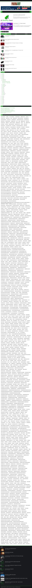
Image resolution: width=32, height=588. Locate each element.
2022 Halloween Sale (3, 119)
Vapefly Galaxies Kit (3, 447)
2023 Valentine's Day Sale (20, 119)
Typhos (9, 422)
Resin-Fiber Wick (13, 348)
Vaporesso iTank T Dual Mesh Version (25, 462)
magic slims (9, 317)
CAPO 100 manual (3, 152)
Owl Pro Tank (28, 335)
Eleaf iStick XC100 (22, 199)
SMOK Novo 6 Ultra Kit (4, 375)
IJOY (29, 261)
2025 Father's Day (26, 119)
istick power (20, 286)
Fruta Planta (22, 214)
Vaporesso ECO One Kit (4, 456)
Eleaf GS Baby (15, 183)
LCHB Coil (24, 304)
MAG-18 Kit (5, 317)
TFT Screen (10, 416)
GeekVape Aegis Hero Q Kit (4, 218)
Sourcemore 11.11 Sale (26, 385)
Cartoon (12, 152)
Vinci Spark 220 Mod (23, 481)
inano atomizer (3, 264)
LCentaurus (20, 304)
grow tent (28, 242)
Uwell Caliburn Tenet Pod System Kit (22, 431)
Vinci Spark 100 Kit (11, 481)
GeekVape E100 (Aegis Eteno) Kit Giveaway (14, 227)
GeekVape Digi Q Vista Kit (4, 227)
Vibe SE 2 (2, 478)
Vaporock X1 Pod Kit (3, 477)
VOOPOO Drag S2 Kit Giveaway (26, 490)
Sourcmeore (15, 409)
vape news (16, 443)
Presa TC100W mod (10, 344)
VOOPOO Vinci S (14, 499)
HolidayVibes (26, 258)
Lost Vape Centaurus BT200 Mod (14, 307)
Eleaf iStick (28, 187)
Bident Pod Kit (26, 143)
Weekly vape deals (8, 512)
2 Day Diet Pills (3, 118)
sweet (7, 413)
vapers (27, 447)
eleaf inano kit (10, 187)
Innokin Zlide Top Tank (12, 276)
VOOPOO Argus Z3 (3, 487)
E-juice (10, 177)
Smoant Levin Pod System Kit (21, 366)
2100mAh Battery (13, 121)
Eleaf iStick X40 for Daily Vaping (9, 552)
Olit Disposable (22, 332)
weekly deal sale (23, 509)
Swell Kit (10, 413)
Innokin (15, 264)
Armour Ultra (8, 134)
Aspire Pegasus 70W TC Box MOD (5, 137)
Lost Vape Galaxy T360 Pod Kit (25, 310)
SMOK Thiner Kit (3, 381)
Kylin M (23, 301)
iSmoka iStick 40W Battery (14, 279)
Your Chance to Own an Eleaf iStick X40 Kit (10, 548)
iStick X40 (12, 289)
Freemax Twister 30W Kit (17, 214)
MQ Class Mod (22, 320)
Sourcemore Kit (3, 400)
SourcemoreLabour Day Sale (4, 409)
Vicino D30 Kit (10, 478)
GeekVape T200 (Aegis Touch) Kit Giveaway (21, 233)
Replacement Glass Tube (4, 348)
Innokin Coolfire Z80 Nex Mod (5, 267)
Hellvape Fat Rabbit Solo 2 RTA (21, 255)
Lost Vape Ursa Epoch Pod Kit (12, 314)
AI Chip (6, 128)
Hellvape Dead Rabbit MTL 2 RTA (14, 252)
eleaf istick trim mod (4, 199)
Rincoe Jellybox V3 (11, 354)
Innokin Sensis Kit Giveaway (24, 273)
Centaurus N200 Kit (10, 153)
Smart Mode (29, 363)
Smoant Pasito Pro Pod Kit (4, 369)
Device (28, 165)
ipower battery (8, 279)
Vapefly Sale (16, 447)
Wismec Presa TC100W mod (16, 524)
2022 (2, 78)
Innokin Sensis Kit (16, 273)
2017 (2, 100)
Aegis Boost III (3, 125)
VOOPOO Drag (28, 487)
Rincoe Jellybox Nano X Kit (4, 354)
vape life (5, 443)
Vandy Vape (16, 437)
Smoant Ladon (3, 366)
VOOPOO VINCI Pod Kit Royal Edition (6, 499)
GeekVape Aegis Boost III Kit (17, 217)
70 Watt (22, 122)
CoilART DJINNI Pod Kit (20, 156)
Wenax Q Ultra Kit (17, 515)
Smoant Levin (8, 366)
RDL (1, 347)
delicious (15, 165)
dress (1, 174)
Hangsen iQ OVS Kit (18, 245)
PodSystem (19, 341)
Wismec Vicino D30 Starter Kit (23, 533)
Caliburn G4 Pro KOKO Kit (4, 149)
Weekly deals (10, 511)
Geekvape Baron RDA (21, 224)
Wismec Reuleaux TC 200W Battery (21, 530)
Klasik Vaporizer (5, 301)
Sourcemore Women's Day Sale (12, 406)
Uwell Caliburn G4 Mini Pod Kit (22, 428)
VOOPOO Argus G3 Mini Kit (11, 484)
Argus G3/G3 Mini (14, 131)
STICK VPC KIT (28, 409)
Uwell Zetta (16, 434)
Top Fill (6, 419)
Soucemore (12, 385)
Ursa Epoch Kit (18, 422)
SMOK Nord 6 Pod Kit (28, 372)
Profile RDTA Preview (20, 344)
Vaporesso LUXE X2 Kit (21, 465)
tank (20, 413)
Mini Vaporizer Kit (3, 320)
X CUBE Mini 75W (10, 536)
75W (24, 122)
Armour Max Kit (3, 134)
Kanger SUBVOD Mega (19, 295)
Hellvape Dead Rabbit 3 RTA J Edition (5, 251)
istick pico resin (8, 286)
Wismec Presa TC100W (9, 524)
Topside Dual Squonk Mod (25, 419)
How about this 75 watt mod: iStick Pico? (10, 46)
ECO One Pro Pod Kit (15, 180)
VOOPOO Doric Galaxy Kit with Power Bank (19, 487)
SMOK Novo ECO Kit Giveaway (17, 375)
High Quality (18, 258)
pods (16, 341)
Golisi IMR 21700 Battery (10, 242)
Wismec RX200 (28, 530)
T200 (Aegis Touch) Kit (16, 413)
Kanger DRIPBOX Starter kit (4, 295)
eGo (21, 180)
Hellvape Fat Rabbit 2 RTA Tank (5, 255)
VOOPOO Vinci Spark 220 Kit (4, 502)
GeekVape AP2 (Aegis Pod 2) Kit (14, 224)
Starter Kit (23, 409)
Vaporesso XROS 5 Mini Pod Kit (5, 474)
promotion (25, 344)
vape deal (29, 440)
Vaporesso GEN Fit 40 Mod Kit (5, 459)
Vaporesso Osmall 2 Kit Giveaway (22, 468)
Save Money (11, 360)
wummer (2, 536)
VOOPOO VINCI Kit (23, 496)
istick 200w (27, 279)
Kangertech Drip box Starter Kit (19, 298)
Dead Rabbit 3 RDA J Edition (22, 162)
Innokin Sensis (11, 273)
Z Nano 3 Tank (20, 542)
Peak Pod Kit (14, 338)
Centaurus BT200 (16, 152)
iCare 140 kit (2, 261)
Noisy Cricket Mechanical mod (15, 326)
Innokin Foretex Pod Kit (4, 270)
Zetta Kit (7, 543)
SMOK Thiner (28, 379)
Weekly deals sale (15, 511)
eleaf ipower (24, 187)
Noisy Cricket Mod (22, 326)
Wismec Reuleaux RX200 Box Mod (12, 527)
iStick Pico (22, 282)
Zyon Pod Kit (28, 543)
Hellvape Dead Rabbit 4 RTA (22, 251)
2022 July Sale (8, 119)
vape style (28, 444)
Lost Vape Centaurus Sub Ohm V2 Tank (6, 310)
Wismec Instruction (15, 518)
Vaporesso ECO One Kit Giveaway (12, 456)
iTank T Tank (16, 289)
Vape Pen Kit (2, 444)
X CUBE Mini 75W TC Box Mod (23, 536)
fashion (19, 208)
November (3, 80)
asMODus (19, 134)
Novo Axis (10, 329)
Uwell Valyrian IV (11, 434)
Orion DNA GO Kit (3, 335)
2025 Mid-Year (2, 121)
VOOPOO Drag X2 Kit (12, 493)
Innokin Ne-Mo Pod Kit (20, 270)
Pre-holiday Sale (24, 341)
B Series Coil (22, 140)
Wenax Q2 (22, 515)
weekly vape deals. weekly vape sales (16, 512)
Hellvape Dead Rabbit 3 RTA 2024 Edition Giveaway (18, 249)
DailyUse (12, 162)
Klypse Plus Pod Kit (16, 301)
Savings (15, 360)
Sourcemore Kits (8, 400)
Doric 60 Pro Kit (27, 168)
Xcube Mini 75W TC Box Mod (13, 539)
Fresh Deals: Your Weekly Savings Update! (10, 574)
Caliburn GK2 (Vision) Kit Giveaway (23, 149)
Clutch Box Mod (3, 156)
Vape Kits (2, 443)
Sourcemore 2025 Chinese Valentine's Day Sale (7, 394)
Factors (6, 208)
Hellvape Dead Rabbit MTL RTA (22, 252)
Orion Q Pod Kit (9, 335)
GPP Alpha (16, 242)
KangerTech (12, 298)
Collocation (26, 156)
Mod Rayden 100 (15, 320)
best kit (18, 143)
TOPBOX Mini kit (10, 419)
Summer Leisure (18, 412)
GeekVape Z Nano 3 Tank (4, 239)
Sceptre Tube (19, 360)
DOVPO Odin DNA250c (7, 171)
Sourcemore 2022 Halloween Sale (21, 388)
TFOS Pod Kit (2, 416)
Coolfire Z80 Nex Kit (22, 159)
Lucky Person (27, 314)
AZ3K (18, 140)
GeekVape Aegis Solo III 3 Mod (16, 221)
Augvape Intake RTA (3, 140)
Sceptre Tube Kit (24, 360)
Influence (11, 264)
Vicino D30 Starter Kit (16, 478)
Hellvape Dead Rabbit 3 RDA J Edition (5, 248)
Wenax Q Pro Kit (12, 515)
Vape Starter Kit (24, 444)
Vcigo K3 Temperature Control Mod (12, 477)
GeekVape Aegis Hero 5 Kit (25, 217)
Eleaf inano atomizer (4, 187)
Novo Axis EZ (14, 329)
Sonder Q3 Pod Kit (7, 385)
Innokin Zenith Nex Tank (4, 276)
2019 (2, 98)
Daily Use (9, 162)
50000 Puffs (7, 122)
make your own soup (15, 317)
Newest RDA (20, 323)
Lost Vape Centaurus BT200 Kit (5, 307)
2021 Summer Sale (26, 118)
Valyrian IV (12, 437)
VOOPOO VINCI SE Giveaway (20, 499)
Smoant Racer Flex (11, 369)
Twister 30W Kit (3, 422)
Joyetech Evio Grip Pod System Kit (5, 292)
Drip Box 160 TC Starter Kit (10, 174)
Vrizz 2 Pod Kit (15, 508)
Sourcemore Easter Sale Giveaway (12, 397)
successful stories (11, 412)
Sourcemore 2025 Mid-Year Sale (18, 394)
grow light (19, 242)
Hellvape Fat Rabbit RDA (13, 255)
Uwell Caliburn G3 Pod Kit (25, 425)
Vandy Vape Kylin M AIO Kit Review (9, 64)
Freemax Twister (10, 214)
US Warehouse (28, 422)
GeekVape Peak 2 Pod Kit (19, 230)
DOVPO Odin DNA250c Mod (15, 171)
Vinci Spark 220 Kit (17, 481)
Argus (2, 131)
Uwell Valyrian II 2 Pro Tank (4, 434)
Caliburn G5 (10, 149)
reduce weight (12, 347)
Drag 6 (20, 171)
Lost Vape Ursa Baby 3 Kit (14, 313)
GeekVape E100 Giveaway (23, 227)
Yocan (10, 542)
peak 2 (7, 338)
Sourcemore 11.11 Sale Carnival (19, 23)
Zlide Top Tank (20, 543)
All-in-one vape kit (22, 128)
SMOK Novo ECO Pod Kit (25, 375)
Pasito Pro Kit (3, 338)
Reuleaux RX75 (17, 351)
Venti (18, 477)
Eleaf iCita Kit (20, 184)
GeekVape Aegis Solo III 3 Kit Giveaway (6, 221)
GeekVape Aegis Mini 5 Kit (21, 218)
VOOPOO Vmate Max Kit (14, 505)
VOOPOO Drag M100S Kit (4, 490)
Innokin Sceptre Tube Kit (4, 273)
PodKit (13, 341)
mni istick (8, 320)
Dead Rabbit (16, 162)
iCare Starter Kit (15, 261)
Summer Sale (22, 412)
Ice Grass (19, 261)
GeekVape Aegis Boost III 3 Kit (8, 217)
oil (16, 332)
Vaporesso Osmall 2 (14, 468)
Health (30, 245)
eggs (19, 180)
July (2, 87)
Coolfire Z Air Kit (8, 159)
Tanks (23, 413)
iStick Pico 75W (27, 282)
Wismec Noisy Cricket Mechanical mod (18, 521)
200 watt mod (8, 118)
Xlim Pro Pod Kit (25, 539)
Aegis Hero (25, 125)
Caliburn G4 (24, 146)
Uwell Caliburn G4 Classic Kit (5, 428)
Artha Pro (12, 134)
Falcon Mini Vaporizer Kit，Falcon (12, 208)
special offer (19, 409)
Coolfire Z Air (3, 159)
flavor (18, 211)
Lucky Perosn (23, 314)
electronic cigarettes (16, 205)
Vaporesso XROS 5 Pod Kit (21, 474)
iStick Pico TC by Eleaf (15, 286)
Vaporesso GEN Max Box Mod (13, 459)
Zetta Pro (11, 543)
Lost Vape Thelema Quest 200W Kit (5, 313)
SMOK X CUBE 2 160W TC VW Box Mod (19, 381)
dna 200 (18, 168)
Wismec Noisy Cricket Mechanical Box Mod (6, 521)
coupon (27, 159)
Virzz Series (28, 481)
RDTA (3, 347)
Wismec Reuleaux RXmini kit (12, 530)
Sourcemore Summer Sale (9, 403)
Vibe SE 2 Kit (5, 478)
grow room (24, 242)
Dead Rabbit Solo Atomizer (4, 165)
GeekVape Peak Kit (25, 230)
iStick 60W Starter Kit (4, 282)
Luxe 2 (4, 316)
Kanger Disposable (24, 292)
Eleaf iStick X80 (10, 199)
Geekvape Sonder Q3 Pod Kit (4, 233)
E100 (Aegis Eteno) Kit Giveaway (16, 177)
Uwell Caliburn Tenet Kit (4, 431)
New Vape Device (16, 323)
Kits (1, 301)
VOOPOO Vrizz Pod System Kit (5, 508)
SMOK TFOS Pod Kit (15, 379)
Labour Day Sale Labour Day (9, 304)
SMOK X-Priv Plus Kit (3, 382)
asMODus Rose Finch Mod (25, 134)
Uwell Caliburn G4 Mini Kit (13, 428)
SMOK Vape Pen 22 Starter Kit (10, 381)
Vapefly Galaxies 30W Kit (24, 446)
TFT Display (6, 416)
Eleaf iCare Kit (3, 184)
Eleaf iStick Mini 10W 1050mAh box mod (6, 193)
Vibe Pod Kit (26, 477)
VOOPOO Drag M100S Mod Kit (12, 490)
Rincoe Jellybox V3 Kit (18, 354)
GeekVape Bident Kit (28, 224)
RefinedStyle (22, 347)
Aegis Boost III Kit (8, 125)
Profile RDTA (15, 344)
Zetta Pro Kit (15, 543)
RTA (12, 357)
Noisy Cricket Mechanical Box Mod (5, 326)
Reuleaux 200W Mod (23, 348)
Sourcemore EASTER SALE (4, 397)
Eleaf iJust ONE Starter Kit (18, 186)
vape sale (19, 444)
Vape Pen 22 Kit (27, 443)
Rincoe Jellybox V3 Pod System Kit (26, 354)
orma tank (13, 335)
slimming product (18, 363)
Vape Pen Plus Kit (7, 444)
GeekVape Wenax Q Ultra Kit (12, 236)
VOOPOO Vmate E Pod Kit (23, 502)
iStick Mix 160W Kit (17, 282)
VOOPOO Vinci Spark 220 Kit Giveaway (14, 502)
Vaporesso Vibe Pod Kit (4, 471)
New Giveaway (3, 323)
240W (16, 121)
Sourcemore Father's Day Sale (22, 397)
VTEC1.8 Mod (26, 508)
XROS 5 (29, 539)
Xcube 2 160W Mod (3, 539)
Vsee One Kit (22, 508)
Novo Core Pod (19, 329)
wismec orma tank (3, 524)
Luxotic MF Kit (28, 316)
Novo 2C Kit (2, 329)
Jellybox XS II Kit (26, 289)
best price (22, 143)
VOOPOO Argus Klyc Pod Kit (19, 484)
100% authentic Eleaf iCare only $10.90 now (10, 57)
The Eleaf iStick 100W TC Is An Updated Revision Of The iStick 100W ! (14, 50)
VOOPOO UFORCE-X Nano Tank (4, 496)
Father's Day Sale (3, 211)
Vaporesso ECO (27, 453)
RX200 (15, 357)
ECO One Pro (9, 180)
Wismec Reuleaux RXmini (4, 530)
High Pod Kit (9, 258)
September (3, 85)
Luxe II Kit (13, 316)
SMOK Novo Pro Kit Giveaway (5, 378)
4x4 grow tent (3, 122)
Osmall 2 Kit (17, 335)
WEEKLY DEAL (18, 509)
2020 (2, 97)
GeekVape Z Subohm (26, 239)
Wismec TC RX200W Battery (15, 533)
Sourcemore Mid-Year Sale (26, 400)
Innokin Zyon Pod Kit (24, 276)
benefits (15, 143)
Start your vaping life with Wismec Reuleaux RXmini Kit (12, 39)
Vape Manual (9, 443)
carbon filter (8, 152)
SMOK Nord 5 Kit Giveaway (20, 372)
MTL (25, 320)
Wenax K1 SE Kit (7, 515)
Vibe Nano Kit (22, 477)
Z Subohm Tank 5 (3, 543)
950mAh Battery (28, 122)
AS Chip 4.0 (15, 134)
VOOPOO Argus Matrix (27, 484)
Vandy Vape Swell (3, 440)
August (3, 86)
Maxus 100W (27, 317)
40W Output (27, 121)
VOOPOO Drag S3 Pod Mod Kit (5, 493)
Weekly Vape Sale (24, 512)
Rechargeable (7, 347)
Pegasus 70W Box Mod (20, 338)
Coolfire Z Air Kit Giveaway (15, 159)
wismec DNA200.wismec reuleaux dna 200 (6, 518)
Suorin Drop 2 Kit (3, 413)
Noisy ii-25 (27, 326)
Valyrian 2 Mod (3, 437)
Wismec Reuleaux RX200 (4, 527)
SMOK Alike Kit (25, 369)
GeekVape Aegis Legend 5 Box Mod (13, 218)
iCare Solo (10, 261)
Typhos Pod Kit (13, 422)
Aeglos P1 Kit (3, 128)
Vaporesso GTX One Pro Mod (4, 462)
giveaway (2, 242)
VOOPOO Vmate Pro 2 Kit (21, 505)
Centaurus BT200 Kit (22, 152)
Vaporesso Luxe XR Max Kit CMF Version (6, 468)
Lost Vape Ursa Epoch (21, 313)
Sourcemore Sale (3, 403)
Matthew (23, 317)
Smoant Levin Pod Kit (13, 366)
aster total (28, 137)
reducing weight (17, 347)
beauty (9, 143)
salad (4, 360)
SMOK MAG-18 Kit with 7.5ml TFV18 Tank (6, 372)
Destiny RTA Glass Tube (20, 165)
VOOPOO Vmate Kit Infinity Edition (6, 505)
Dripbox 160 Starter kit (26, 174)
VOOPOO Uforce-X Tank (12, 496)
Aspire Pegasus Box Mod (13, 137)
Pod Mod (2, 341)
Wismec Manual (21, 518)
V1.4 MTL (24, 434)
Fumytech (26, 214)
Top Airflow (2, 419)
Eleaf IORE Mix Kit (19, 187)
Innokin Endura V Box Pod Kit (22, 267)
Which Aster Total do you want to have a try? (11, 68)
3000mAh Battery (23, 121)
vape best (25, 440)
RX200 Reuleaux (23, 357)
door (23, 168)
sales (8, 360)
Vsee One (19, 508)
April (3, 91)
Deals (12, 165)
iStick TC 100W (25, 286)
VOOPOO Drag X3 (18, 493)
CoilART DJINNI (8, 156)
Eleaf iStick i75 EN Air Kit (27, 190)
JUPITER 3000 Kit (13, 292)
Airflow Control (13, 128)
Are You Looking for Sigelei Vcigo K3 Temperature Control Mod (13, 565)
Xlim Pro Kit (20, 539)
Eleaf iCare (25, 183)
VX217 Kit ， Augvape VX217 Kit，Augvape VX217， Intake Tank (8, 509)
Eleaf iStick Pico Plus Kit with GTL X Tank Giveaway (8, 196)
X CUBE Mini (5, 536)
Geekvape (2, 217)
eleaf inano (24, 186)
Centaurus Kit (28, 152)
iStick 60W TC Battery (11, 282)
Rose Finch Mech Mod (4, 357)
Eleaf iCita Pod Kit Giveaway (4, 186)
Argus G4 (19, 131)
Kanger (20, 292)
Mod (11, 320)
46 (6, 31)
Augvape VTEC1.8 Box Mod (10, 140)
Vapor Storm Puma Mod (14, 450)
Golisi (5, 242)
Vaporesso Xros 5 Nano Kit (13, 474)
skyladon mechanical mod (4, 363)
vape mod (13, 443)
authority (15, 140)
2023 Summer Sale (14, 119)
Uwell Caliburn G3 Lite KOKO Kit (5, 425)
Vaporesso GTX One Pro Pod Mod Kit (14, 462)
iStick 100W (23, 279)
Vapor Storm (2, 450)
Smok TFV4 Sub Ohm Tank (22, 379)
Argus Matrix (27, 131)
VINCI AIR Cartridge (25, 478)
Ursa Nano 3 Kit (23, 422)
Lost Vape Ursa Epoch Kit (4, 314)
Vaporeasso (20, 450)
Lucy (1, 316)
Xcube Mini (7, 539)
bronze (6, 146)
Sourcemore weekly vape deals (19, 14)
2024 (2, 76)
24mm (19, 121)
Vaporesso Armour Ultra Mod (21, 453)
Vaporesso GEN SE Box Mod (21, 459)
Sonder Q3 (2, 385)
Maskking (20, 317)
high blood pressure (3, 258)
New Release (11, 323)
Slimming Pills (13, 363)
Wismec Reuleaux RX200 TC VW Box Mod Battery (23, 527)
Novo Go (23, 329)
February (3, 93)
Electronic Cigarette (9, 205)
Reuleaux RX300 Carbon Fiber (4, 351)
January (3, 94)
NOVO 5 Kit (6, 329)
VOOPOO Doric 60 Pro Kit (10, 487)
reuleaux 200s (18, 348)
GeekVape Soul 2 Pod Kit (12, 233)
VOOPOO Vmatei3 (28, 505)
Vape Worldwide (7, 446)
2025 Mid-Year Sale (7, 121)
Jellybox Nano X (21, 289)
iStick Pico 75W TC (17, 283)
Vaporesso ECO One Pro (20, 456)
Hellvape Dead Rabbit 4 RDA (14, 251)
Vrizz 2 (11, 508)
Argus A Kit (5, 131)
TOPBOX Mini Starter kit (17, 419)
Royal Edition (9, 357)
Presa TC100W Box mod (4, 344)
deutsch (26, 165)
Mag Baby (2, 317)
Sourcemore (20, 385)
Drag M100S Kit (27, 171)
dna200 (21, 168)
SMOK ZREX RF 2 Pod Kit (24, 382)
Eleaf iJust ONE (11, 186)
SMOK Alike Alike (20, 369)
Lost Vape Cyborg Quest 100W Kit (16, 310)
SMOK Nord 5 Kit (14, 372)
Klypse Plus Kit (11, 301)
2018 (2, 99)
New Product (7, 323)
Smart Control (24, 363)
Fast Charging (23, 208)
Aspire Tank (18, 137)
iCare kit (6, 261)
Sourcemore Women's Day (4, 406)
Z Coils (13, 542)
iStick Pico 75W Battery (4, 283)
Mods (19, 320)
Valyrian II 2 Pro (8, 437)
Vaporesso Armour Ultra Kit (12, 453)
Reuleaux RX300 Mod (11, 351)
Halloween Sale (6, 245)
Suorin (26, 412)
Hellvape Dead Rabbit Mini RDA (5, 252)
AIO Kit (9, 128)
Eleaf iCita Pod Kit (25, 184)
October (3, 84)
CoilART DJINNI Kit (13, 156)
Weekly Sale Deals (24, 511)
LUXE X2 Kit (20, 316)
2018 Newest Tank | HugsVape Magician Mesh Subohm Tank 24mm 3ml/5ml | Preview (16, 578)
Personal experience (26, 338)
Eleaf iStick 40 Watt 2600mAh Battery (6, 190)
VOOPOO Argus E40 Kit (4, 484)
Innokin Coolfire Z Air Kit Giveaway (22, 264)
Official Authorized (3, 332)
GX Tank (2, 245)
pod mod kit (6, 341)
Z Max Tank (16, 542)
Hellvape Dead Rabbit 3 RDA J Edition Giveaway (17, 248)
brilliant (2, 146)
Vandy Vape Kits (26, 437)
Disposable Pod (9, 168)
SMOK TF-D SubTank (9, 379)
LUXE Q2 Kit (17, 316)
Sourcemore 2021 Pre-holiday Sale (5, 388)
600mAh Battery (18, 122)
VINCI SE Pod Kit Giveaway (4, 481)
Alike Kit (18, 128)
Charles (26, 153)
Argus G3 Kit (9, 131)
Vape (14, 440)
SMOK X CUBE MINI (27, 381)
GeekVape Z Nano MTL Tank (11, 239)
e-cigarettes (7, 177)
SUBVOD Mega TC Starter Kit (4, 412)
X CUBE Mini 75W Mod (16, 536)
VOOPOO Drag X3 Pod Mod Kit (25, 493)
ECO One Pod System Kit (4, 180)
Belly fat (12, 143)
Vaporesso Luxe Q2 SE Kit (14, 465)
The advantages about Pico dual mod (10, 35)
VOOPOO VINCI (18, 496)
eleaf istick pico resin (27, 196)
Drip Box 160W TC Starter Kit (18, 174)
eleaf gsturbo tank (20, 183)
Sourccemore (16, 385)
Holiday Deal (22, 258)
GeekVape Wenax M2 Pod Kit (4, 236)
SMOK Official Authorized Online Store (22, 378)
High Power (13, 258)
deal (9, 165)
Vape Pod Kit (15, 444)
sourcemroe (10, 409)
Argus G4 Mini (23, 131)
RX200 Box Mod (18, 357)
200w (11, 118)
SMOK (16, 369)
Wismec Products (23, 524)
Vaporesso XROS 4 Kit (23, 471)
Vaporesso (27, 450)
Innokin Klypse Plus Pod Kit (12, 270)
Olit (18, 332)
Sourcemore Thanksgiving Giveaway (19, 403)
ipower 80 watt (3, 279)
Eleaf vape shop (3, 205)
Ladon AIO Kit (16, 304)
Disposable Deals (3, 168)
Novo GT (26, 329)
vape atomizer (21, 440)
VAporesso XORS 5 (10, 471)
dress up (5, 174)
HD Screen (23, 245)
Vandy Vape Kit (21, 437)
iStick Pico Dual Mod (23, 283)
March (3, 92)
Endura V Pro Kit (27, 205)
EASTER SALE (23, 177)
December (3, 79)
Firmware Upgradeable (9, 211)
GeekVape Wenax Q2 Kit (20, 236)
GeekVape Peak (13, 230)
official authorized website (11, 332)
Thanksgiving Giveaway (24, 416)
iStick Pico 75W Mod (11, 283)
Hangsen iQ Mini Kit (12, 245)
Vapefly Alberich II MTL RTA (16, 446)
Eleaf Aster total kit (9, 183)
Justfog (17, 292)
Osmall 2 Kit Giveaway (23, 335)
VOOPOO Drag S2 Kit (19, 490)
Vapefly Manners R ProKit (10, 447)
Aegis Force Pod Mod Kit (19, 125)
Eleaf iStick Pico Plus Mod (19, 196)
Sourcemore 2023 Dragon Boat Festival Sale (6, 391)
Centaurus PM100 (16, 153)
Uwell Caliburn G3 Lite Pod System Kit (15, 425)
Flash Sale (14, 211)
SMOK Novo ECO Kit (10, 375)
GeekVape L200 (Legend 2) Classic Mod (5, 230)
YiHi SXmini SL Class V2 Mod (4, 542)
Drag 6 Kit (23, 171)
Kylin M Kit (26, 301)
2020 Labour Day (15, 118)
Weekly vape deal (3, 512)
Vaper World (23, 447)
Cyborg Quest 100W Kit (4, 162)
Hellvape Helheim (28, 255)
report (9, 348)
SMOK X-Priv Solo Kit (10, 382)
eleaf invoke (14, 187)
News (24, 323)
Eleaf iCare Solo (8, 184)
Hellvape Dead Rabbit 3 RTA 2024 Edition (6, 249)
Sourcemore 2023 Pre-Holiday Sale (17, 391)
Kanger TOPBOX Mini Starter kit (5, 298)
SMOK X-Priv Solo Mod (17, 382)
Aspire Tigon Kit (24, 137)
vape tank (17, 440)
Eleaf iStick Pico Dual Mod (21, 193)
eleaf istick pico (14, 193)
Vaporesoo (24, 450)
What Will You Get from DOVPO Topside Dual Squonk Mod (12, 561)
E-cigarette (2, 177)
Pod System (10, 341)
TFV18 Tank (19, 416)
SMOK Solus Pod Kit (3, 379)
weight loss (28, 512)
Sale (6, 360)
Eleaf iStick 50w (14, 190)
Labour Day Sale (3, 304)
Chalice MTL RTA (22, 153)
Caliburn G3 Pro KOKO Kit (18, 146)
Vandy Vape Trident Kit (9, 440)
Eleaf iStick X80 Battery (16, 199)
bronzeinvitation (10, 146)
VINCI (21, 478)
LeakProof (27, 304)
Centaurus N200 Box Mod (4, 153)
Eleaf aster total (3, 183)
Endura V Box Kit (22, 205)
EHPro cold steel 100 (25, 180)
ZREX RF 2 (24, 543)
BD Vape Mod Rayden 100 (4, 143)
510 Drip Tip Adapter (12, 122)
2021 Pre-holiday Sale (20, 118)
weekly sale (19, 511)
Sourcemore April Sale (26, 394)
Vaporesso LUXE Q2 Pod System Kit (5, 465)
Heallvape (26, 245)
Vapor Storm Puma (7, 450)
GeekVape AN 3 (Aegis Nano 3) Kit (5, 224)
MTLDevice (28, 320)
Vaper (19, 447)
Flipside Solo (21, 211)
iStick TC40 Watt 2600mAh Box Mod (5, 289)
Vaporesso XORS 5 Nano (17, 471)
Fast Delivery (28, 208)
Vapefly (11, 446)
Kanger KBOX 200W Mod (12, 295)
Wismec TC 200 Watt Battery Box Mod (5, 533)
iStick (20, 279)
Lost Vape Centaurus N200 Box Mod (23, 307)
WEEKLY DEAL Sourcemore (4, 511)
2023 (2, 77)
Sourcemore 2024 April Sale (26, 391)
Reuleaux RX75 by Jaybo (23, 351)
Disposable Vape (14, 168)
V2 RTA (26, 434)
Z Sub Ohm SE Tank (25, 542)
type (6, 422)
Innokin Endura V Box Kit (13, 267)
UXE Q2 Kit (20, 434)
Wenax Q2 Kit (26, 515)
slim (9, 363)
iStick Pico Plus (3, 286)
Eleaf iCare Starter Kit (14, 184)
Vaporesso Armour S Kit (4, 453)
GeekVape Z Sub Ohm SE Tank (19, 239)
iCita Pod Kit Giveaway (25, 261)
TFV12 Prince (15, 416)
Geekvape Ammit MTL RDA (24, 221)
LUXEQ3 (24, 316)
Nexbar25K (27, 323)
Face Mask (2, 208)
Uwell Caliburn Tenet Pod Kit (13, 431)
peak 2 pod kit (10, 338)
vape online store (21, 443)
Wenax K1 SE (2, 515)
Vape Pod (12, 444)
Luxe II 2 (10, 316)
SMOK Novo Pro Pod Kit (13, 378)
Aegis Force (13, 125)
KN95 (20, 301)
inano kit (7, 264)
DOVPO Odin (2, 171)
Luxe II (7, 316)
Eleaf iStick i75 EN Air (19, 190)
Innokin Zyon (18, 276)
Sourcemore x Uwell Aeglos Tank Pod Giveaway (23, 406)
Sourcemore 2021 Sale (13, 388)
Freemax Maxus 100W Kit (4, 214)
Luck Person (18, 314)
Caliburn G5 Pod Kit (15, 149)
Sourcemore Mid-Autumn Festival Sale (17, 400)
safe (1, 360)
